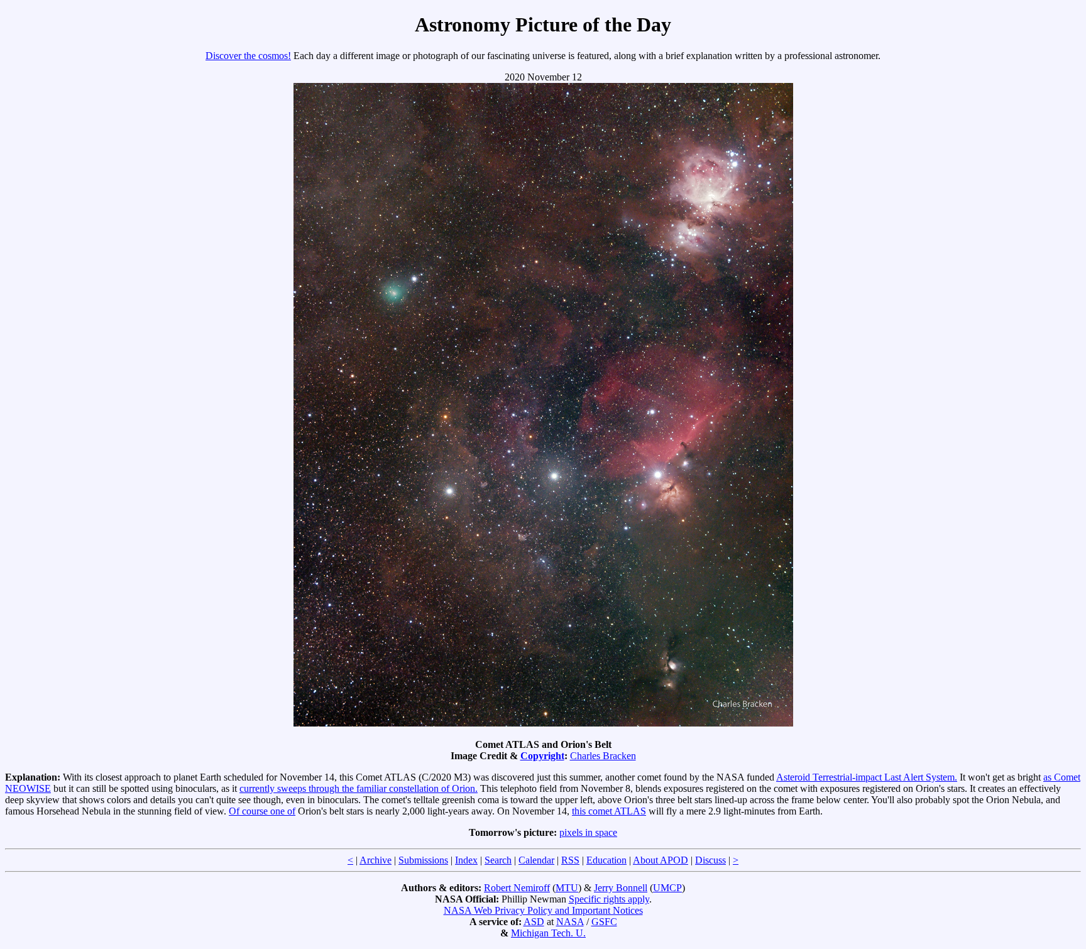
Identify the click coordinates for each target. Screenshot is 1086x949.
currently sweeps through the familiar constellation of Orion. (358, 788)
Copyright (542, 755)
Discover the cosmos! (248, 55)
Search (498, 860)
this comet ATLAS (609, 811)
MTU (567, 887)
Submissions (423, 860)
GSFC (604, 921)
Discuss (710, 860)
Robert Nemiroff (517, 887)
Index (466, 860)
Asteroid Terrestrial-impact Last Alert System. (866, 777)
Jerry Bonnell (620, 887)
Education (606, 860)
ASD (534, 921)
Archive (375, 860)
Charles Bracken (603, 755)
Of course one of (262, 811)
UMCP (667, 887)
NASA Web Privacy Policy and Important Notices (543, 910)
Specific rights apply (609, 899)
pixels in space (588, 832)
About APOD (660, 860)
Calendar (536, 860)
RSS (570, 860)
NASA (570, 921)
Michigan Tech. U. (548, 933)
